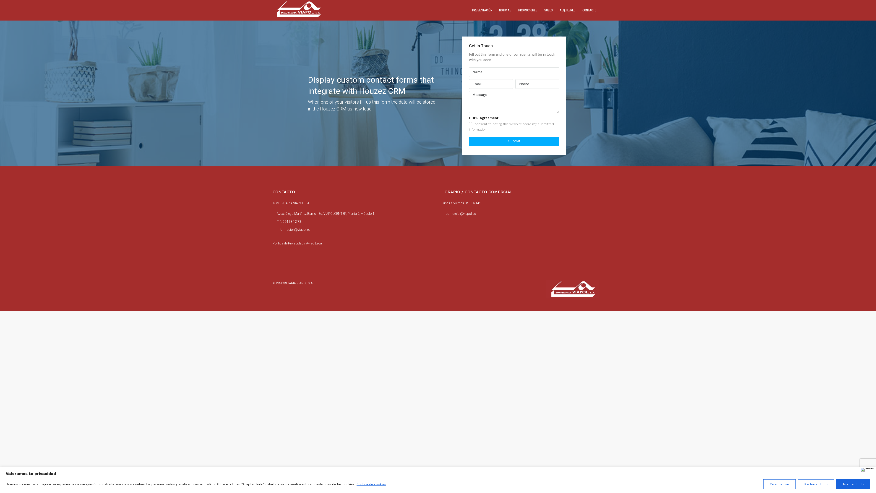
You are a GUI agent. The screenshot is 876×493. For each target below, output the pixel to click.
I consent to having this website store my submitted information (511, 126)
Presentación (482, 10)
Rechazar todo (816, 484)
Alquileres (568, 10)
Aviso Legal (314, 243)
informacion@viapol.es (293, 229)
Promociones (527, 10)
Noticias (505, 10)
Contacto (589, 10)
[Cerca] (867, 470)
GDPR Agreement (483, 118)
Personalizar (779, 484)
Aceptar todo (853, 484)
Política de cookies (371, 484)
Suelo (548, 10)
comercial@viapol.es (461, 213)
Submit (514, 141)
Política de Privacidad (288, 243)
